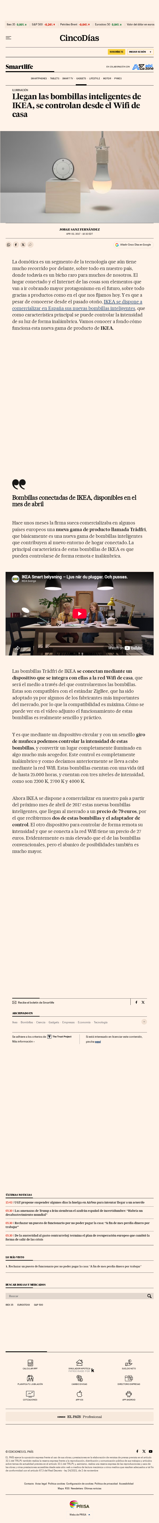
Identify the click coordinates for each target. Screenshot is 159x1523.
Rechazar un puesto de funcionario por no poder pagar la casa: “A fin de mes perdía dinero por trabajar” (75, 1266)
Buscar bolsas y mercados (26, 1284)
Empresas (68, 1022)
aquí (98, 1041)
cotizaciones (30, 1400)
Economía (84, 1022)
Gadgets (81, 78)
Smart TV (67, 78)
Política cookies (56, 1483)
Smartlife (19, 67)
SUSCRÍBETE (116, 51)
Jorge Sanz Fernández (79, 229)
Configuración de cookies (79, 1483)
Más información (22, 1041)
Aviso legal (41, 1483)
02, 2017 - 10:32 (79, 234)
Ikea (14, 1022)
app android (128, 1400)
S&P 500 (37, 24)
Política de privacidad (106, 1483)
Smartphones (39, 78)
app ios (79, 1400)
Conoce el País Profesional (80, 1416)
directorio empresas (129, 1384)
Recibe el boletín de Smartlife (36, 1002)
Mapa (61, 1488)
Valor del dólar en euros (140, 24)
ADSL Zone (142, 67)
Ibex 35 (11, 24)
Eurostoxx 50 (102, 24)
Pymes (118, 78)
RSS (67, 1488)
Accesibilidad (126, 1483)
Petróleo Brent (68, 24)
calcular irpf (30, 1368)
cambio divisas (79, 1384)
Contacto (29, 1483)
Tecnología (100, 1022)
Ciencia (40, 1022)
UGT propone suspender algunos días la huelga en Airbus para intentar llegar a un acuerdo (79, 1202)
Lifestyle (94, 78)
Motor (107, 78)
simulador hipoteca (79, 1368)
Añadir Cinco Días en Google (135, 244)
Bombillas (27, 1022)
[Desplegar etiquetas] (144, 1022)
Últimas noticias (19, 1194)
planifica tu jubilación (30, 1384)
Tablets (54, 78)
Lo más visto (15, 1257)
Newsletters (77, 1488)
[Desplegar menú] (8, 37)
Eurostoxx (23, 1305)
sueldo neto (129, 1368)
